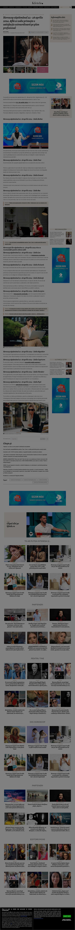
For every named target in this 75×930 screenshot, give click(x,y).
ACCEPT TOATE (67, 916)
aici (11, 923)
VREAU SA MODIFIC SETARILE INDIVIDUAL (66, 920)
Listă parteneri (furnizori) (38, 918)
